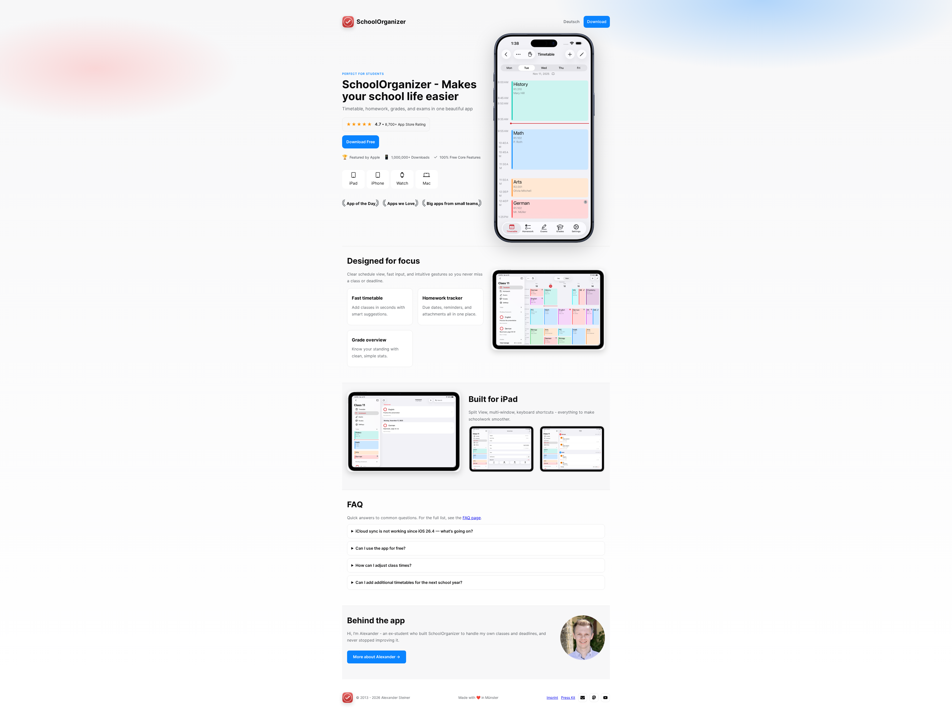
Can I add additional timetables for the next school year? (409, 582)
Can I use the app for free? (381, 548)
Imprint (552, 697)
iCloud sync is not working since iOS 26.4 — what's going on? (414, 531)
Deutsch (572, 21)
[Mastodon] (594, 697)
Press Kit (568, 697)
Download (596, 21)
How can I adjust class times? (384, 565)
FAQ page (472, 517)
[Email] (582, 697)
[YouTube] (605, 697)
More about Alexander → (376, 656)
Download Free (360, 141)
